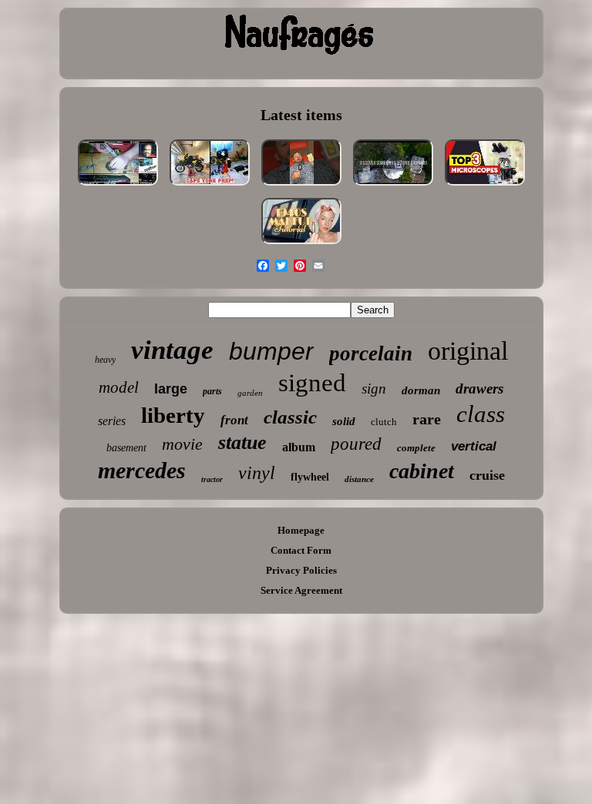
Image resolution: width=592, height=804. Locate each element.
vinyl (256, 473)
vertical (473, 446)
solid (343, 421)
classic (290, 417)
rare (426, 418)
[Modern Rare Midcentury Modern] (393, 187)
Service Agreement (301, 590)
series (112, 420)
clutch (384, 421)
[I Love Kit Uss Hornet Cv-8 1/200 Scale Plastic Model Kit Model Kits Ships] (118, 187)
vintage (172, 350)
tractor (212, 479)
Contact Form (301, 550)
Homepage (301, 530)
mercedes (142, 470)
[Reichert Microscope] (485, 187)
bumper (271, 351)
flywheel (310, 477)
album (298, 447)
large (170, 389)
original (468, 351)
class (480, 413)
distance (359, 479)
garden (250, 392)
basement (126, 448)
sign (374, 388)
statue (242, 442)
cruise (487, 475)
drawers (479, 388)
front (234, 420)
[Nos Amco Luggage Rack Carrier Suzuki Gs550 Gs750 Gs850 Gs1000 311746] (209, 187)
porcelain (370, 353)
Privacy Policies (301, 570)
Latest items (301, 114)
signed (312, 383)
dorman (421, 390)
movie (182, 444)
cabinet (421, 471)
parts (212, 391)
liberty (173, 415)
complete (416, 448)
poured (356, 444)
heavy (105, 359)
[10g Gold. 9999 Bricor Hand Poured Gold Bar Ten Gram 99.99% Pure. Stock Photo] (301, 187)
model (119, 387)
